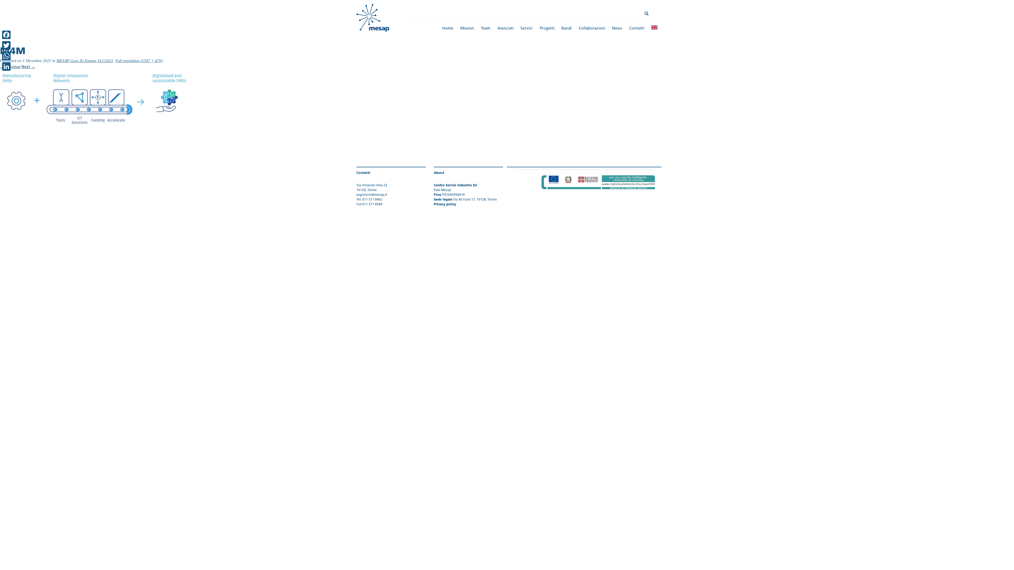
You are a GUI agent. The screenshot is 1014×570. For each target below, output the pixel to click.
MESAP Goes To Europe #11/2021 (85, 61)
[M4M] (95, 99)
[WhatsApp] (6, 56)
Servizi (526, 29)
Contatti (636, 29)
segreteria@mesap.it (371, 195)
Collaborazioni (592, 29)
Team (485, 29)
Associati (505, 29)
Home (447, 29)
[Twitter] (6, 45)
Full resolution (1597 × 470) (139, 61)
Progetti (547, 29)
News (617, 29)
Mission (467, 29)
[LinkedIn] (6, 66)
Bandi (566, 29)
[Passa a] (654, 27)
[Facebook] (6, 35)
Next (28, 67)
